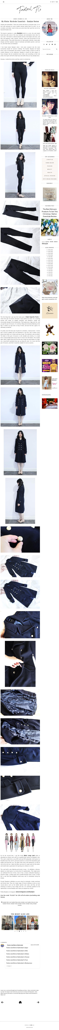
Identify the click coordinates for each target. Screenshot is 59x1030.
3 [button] (19, 931)
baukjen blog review (16, 902)
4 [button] (21, 931)
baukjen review (14, 903)
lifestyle (50, 159)
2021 (49, 258)
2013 (49, 272)
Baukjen (20, 33)
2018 (49, 263)
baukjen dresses (6, 903)
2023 (49, 255)
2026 (49, 249)
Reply (9, 966)
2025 (49, 251)
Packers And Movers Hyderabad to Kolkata (17, 954)
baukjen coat (24, 902)
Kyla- (32, 317)
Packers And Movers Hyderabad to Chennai (17, 957)
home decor (50, 162)
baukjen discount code (32, 902)
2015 (49, 268)
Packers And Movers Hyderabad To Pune (17, 960)
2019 (49, 261)
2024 (49, 253)
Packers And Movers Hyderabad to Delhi (17, 950)
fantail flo (28, 1025)
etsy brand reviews (50, 179)
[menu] (3, 2)
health (49, 172)
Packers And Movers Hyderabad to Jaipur (17, 947)
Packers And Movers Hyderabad (15, 945)
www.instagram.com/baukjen (25, 892)
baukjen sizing (29, 903)
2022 (49, 256)
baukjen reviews (21, 903)
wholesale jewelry (46, 394)
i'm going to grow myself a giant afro (49, 116)
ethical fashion (49, 175)
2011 (49, 275)
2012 (49, 274)
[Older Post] (38, 1002)
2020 (49, 260)
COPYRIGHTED (29, 1027)
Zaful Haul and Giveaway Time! (50, 143)
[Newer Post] (2, 1002)
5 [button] (23, 931)
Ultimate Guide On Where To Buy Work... (7, 926)
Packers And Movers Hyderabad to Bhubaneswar (19, 963)
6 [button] (25, 931)
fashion (49, 166)
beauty (49, 169)
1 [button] (15, 931)
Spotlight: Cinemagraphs (50, 88)
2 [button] (17, 931)
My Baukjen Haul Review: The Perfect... (20, 926)
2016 (49, 267)
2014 (49, 270)
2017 (49, 265)
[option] (7, 922)
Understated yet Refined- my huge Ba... (33, 926)
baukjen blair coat (7, 902)
